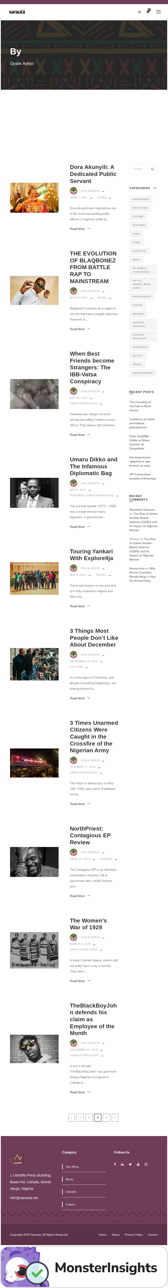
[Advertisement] (84, 120)
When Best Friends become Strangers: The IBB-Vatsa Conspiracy (92, 367)
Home (103, 1234)
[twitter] (130, 1164)
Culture (76, 666)
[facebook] (115, 1164)
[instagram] (146, 1164)
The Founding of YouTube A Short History (140, 406)
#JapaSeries (141, 199)
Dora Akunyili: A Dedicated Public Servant (93, 174)
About (115, 1234)
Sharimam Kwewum (142, 509)
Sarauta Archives (84, 403)
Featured (77, 495)
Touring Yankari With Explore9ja (91, 555)
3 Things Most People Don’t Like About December (94, 638)
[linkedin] (122, 1164)
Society (138, 356)
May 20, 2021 (79, 397)
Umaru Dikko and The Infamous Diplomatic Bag (93, 466)
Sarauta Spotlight (84, 1055)
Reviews (106, 859)
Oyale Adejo (90, 191)
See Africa (140, 347)
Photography (142, 296)
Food (136, 234)
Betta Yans (140, 208)
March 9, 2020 (80, 944)
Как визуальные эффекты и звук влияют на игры (139, 461)
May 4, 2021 (78, 574)
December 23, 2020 (84, 661)
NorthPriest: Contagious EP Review (90, 835)
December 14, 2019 (84, 1049)
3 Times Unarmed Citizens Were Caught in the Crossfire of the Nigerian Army (94, 737)
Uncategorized (143, 373)
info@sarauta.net (24, 1198)
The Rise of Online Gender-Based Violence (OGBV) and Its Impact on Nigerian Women (143, 522)
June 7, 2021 (79, 197)
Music (102, 297)
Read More (77, 229)
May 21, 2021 (79, 297)
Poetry (138, 305)
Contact (153, 1234)
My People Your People (141, 270)
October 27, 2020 (83, 767)
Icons (102, 197)
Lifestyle (139, 251)
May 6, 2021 (78, 489)
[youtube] (138, 1164)
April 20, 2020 (80, 859)
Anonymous (137, 568)
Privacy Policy (134, 1234)
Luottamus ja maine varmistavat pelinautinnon (142, 423)
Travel (101, 574)
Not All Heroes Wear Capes (142, 284)
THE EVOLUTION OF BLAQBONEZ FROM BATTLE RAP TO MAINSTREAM (93, 267)
